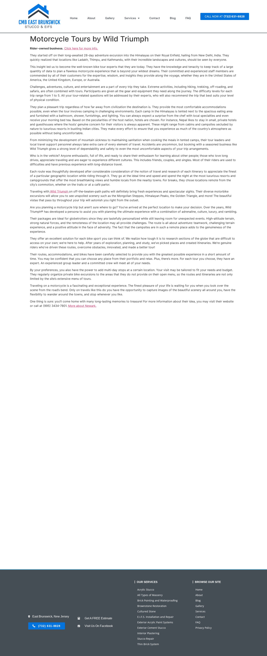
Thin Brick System (148, 644)
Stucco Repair (145, 638)
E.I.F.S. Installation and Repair (155, 617)
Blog (173, 18)
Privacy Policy (203, 627)
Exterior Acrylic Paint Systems (155, 622)
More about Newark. (82, 306)
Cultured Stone (146, 611)
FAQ (188, 18)
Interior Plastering (148, 633)
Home (74, 18)
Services (130, 18)
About (91, 18)
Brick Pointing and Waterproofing (157, 600)
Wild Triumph (59, 191)
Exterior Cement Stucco (151, 627)
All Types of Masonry (150, 595)
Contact (154, 18)
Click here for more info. (81, 48)
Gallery (110, 18)
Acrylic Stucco (145, 589)
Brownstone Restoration (152, 606)
